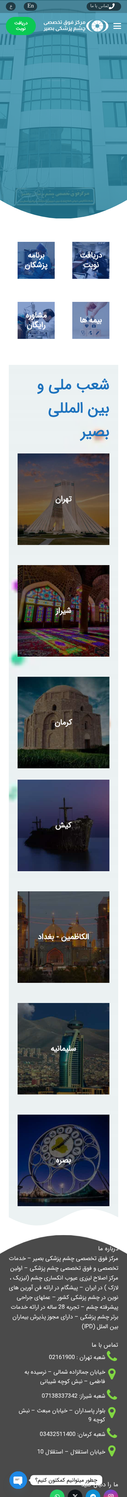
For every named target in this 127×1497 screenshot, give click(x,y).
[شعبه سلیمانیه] (63, 1049)
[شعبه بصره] (63, 1160)
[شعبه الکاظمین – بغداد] (63, 937)
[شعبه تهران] (63, 499)
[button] (117, 26)
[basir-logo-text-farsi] (75, 26)
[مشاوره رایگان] (36, 320)
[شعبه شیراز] (63, 611)
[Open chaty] (18, 1481)
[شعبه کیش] (63, 825)
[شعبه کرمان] (63, 722)
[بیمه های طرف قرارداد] (90, 320)
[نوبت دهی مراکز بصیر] (90, 260)
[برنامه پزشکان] (36, 260)
